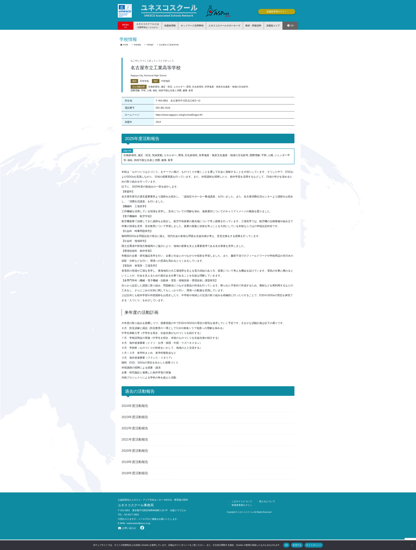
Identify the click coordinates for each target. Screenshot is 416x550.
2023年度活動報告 (135, 417)
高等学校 (144, 81)
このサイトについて (242, 501)
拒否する (297, 545)
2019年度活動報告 (135, 462)
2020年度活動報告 (135, 450)
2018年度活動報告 (135, 473)
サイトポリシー (313, 545)
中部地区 (165, 81)
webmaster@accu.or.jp (138, 523)
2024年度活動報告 (135, 406)
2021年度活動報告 (135, 439)
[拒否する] (412, 545)
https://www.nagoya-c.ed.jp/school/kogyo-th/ (179, 114)
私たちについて (267, 501)
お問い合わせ (129, 528)
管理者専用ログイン (242, 505)
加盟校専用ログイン (276, 11)
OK (286, 545)
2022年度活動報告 (135, 428)
